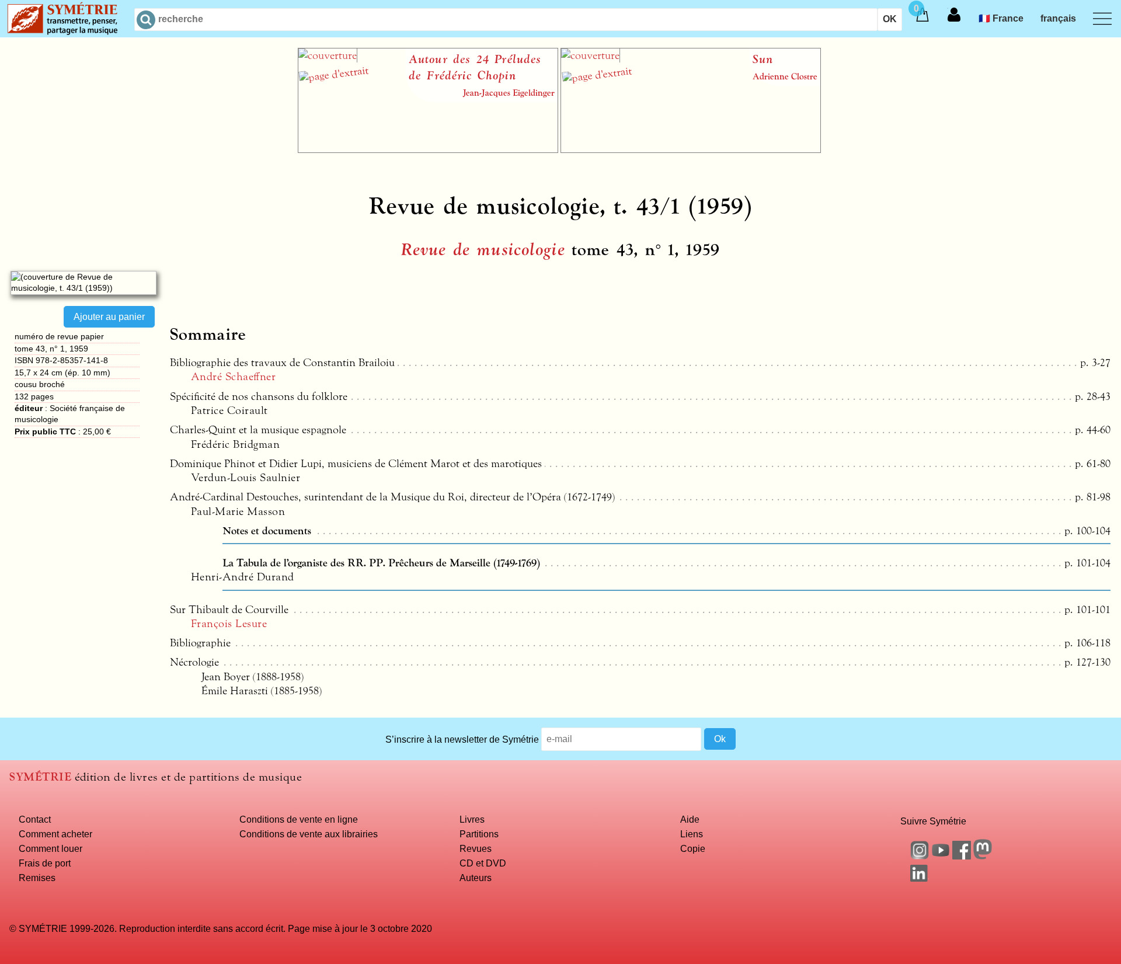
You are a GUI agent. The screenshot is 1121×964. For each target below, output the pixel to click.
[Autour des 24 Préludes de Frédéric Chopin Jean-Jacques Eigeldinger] (428, 149)
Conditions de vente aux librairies (308, 834)
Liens (691, 834)
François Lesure (229, 624)
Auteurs (475, 877)
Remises (37, 877)
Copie (692, 848)
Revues (475, 848)
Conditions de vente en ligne (298, 819)
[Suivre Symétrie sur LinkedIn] (919, 878)
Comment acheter (55, 834)
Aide (689, 819)
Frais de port (45, 863)
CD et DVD (482, 863)
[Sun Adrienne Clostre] (690, 149)
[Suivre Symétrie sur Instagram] (919, 856)
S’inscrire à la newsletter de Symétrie (462, 738)
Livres (472, 819)
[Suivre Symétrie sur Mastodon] (982, 856)
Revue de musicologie (483, 250)
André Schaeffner (233, 377)
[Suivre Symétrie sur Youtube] (940, 856)
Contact (35, 819)
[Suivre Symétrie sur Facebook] (961, 856)
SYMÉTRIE (40, 777)
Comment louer (50, 848)
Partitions (479, 834)
